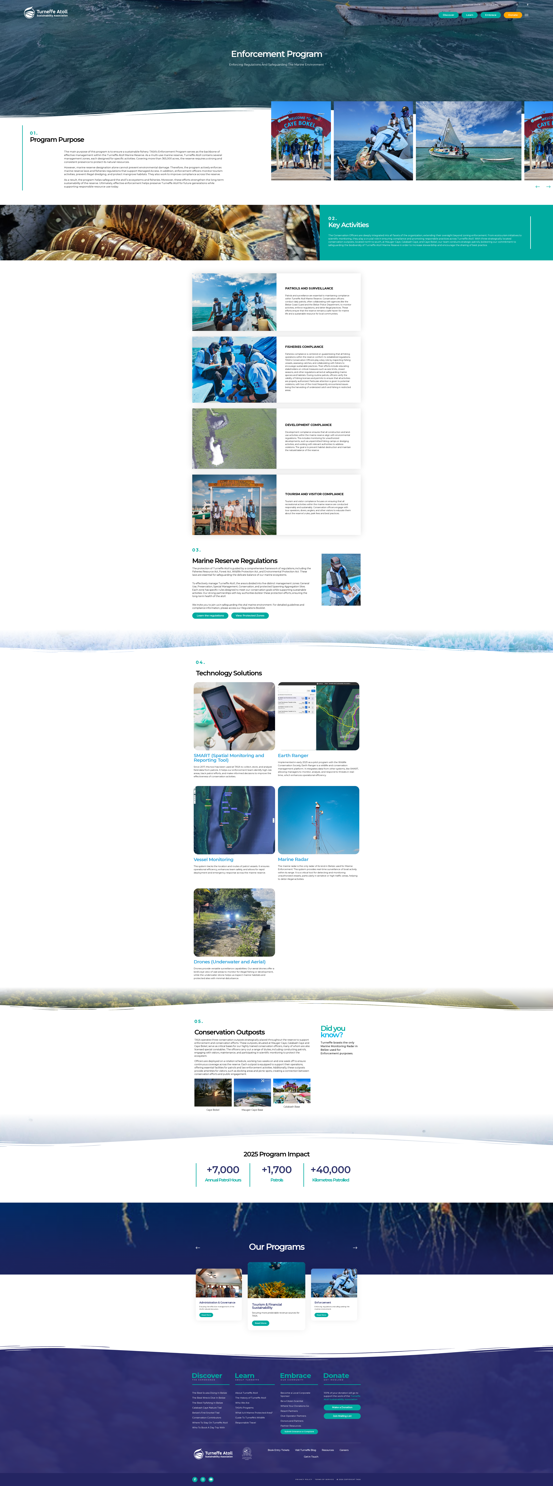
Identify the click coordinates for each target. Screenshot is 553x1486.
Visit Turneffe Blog (305, 1450)
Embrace (295, 1375)
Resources (328, 1450)
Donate (336, 1375)
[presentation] (197, 1247)
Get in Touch (311, 1456)
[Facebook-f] (194, 1479)
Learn (244, 1375)
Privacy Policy (304, 1479)
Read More (206, 1315)
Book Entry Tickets (278, 1450)
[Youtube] (211, 1479)
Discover (207, 1375)
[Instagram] (203, 1479)
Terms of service (324, 1479)
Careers (344, 1450)
